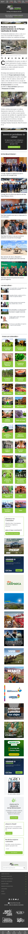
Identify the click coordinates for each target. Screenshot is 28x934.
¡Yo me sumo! (14, 817)
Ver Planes (8, 833)
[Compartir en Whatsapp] (12, 58)
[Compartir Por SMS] (23, 58)
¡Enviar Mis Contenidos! (13, 533)
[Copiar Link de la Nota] (26, 58)
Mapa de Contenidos (18, 16)
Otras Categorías (9, 16)
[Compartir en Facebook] (5, 58)
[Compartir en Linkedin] (19, 58)
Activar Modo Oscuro (14, 903)
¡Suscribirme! (14, 852)
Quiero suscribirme (14, 147)
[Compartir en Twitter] (8, 58)
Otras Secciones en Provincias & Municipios (14, 15)
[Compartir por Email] (15, 58)
